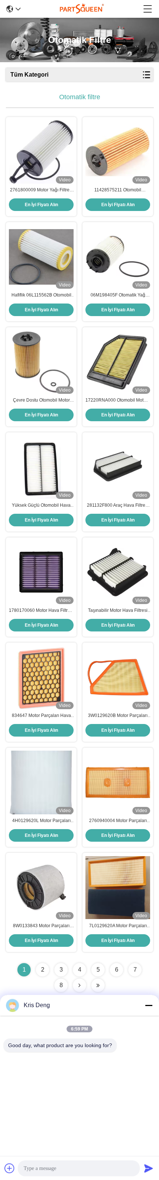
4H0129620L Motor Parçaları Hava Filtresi (41, 821)
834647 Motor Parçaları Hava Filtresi (41, 716)
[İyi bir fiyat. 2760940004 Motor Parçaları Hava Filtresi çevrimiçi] (117, 782)
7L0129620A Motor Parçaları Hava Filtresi (118, 926)
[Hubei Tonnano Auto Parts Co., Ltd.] (82, 8)
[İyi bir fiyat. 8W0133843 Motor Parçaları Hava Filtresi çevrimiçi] (41, 887)
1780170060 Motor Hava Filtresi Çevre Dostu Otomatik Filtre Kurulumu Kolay (41, 611)
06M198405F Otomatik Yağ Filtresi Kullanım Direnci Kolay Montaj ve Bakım (118, 295)
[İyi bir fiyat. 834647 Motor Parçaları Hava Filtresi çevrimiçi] (41, 677)
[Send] (149, 1168)
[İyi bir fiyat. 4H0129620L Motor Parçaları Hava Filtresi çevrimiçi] (41, 782)
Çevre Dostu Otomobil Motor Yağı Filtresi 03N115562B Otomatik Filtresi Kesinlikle (41, 400)
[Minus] (148, 1005)
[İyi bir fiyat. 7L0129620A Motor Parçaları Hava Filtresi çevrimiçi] (117, 887)
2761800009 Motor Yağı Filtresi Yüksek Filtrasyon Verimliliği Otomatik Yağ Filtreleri (41, 190)
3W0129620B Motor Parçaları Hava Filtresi (118, 716)
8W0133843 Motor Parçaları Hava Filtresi (41, 926)
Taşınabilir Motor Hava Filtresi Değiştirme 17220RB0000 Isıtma (118, 611)
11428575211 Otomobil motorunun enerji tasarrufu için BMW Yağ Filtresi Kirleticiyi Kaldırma (118, 190)
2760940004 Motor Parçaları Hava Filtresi (118, 821)
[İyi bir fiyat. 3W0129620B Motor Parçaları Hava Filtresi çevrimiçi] (117, 677)
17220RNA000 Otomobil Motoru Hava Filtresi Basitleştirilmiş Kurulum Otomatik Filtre (117, 400)
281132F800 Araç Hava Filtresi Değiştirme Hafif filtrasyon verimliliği (118, 506)
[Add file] (9, 1168)
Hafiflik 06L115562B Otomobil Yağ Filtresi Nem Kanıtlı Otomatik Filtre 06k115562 (41, 295)
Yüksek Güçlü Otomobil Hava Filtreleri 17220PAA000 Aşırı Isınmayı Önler (41, 506)
